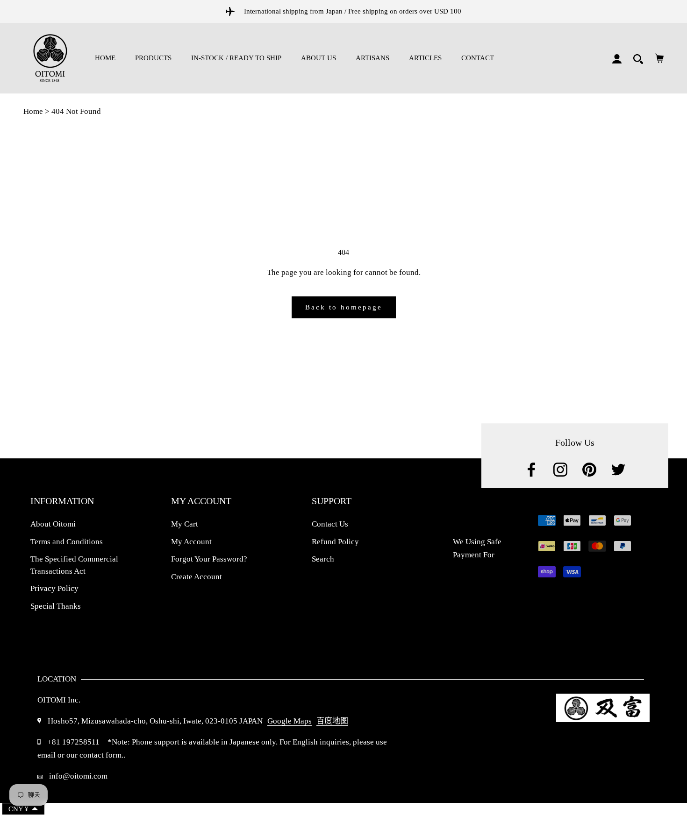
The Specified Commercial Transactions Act (74, 565)
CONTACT (477, 58)
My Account (191, 541)
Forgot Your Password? (209, 559)
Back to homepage (343, 307)
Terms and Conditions (66, 541)
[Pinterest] (589, 470)
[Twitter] (618, 470)
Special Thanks (55, 606)
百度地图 (332, 721)
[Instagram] (560, 470)
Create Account (196, 576)
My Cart (184, 524)
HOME (105, 58)
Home (33, 111)
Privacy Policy (54, 588)
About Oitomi (53, 524)
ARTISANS (372, 58)
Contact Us (330, 524)
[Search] (638, 58)
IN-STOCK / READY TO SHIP (236, 58)
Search (323, 559)
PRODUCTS (153, 58)
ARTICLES (425, 58)
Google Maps (289, 721)
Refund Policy (335, 541)
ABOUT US (318, 58)
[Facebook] (531, 470)
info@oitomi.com (77, 776)
